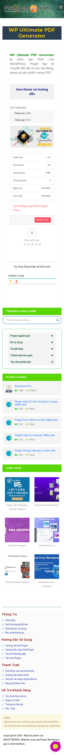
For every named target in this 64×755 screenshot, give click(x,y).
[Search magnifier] (57, 320)
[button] (55, 746)
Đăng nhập (43, 220)
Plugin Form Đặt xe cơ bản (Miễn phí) (36, 419)
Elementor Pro (23, 386)
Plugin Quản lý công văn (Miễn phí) (35, 435)
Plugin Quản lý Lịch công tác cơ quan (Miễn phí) (36, 403)
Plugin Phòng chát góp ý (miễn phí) (35, 450)
